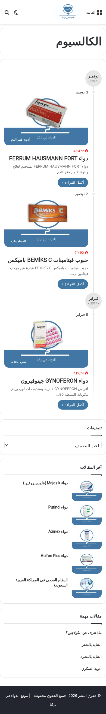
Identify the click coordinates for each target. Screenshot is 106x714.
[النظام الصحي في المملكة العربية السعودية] (87, 587)
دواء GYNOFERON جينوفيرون (54, 380)
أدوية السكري (92, 668)
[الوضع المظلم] (16, 14)
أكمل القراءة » (73, 182)
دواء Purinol (58, 507)
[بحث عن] (7, 14)
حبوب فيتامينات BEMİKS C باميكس (48, 260)
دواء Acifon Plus (54, 555)
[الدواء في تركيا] (68, 12)
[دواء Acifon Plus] (87, 563)
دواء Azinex (58, 531)
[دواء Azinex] (87, 539)
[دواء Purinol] (87, 515)
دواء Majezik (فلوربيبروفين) (45, 483)
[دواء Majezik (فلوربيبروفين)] (87, 490)
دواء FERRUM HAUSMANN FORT (48, 158)
